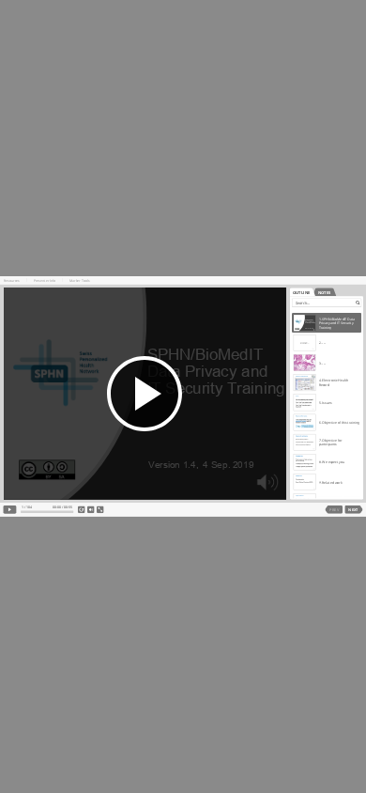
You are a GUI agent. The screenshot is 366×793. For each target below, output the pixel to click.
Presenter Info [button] (44, 280)
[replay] (81, 510)
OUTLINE (300, 292)
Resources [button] (12, 280)
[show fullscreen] (100, 510)
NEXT (353, 509)
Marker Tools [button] (79, 280)
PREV (333, 509)
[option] (326, 323)
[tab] (301, 292)
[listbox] (326, 403)
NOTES (323, 292)
